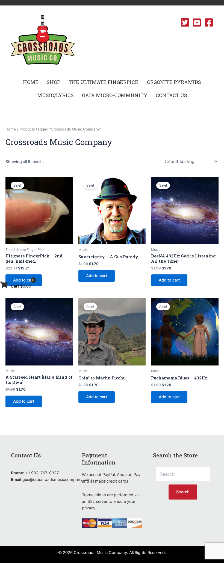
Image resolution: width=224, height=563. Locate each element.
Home (10, 129)
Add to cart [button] (23, 280)
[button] (53, 82)
